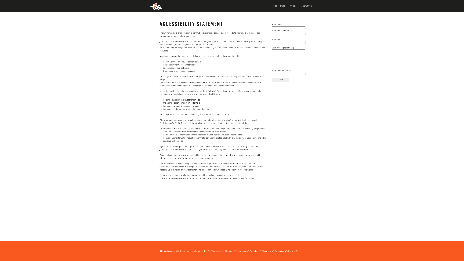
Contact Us (306, 6)
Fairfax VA (205, 251)
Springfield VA (243, 251)
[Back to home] (156, 6)
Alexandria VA (268, 251)
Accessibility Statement (178, 251)
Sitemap (163, 251)
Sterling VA (293, 251)
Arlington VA (255, 251)
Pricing (293, 6)
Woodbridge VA (218, 251)
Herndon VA (230, 251)
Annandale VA (281, 251)
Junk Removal (279, 6)
